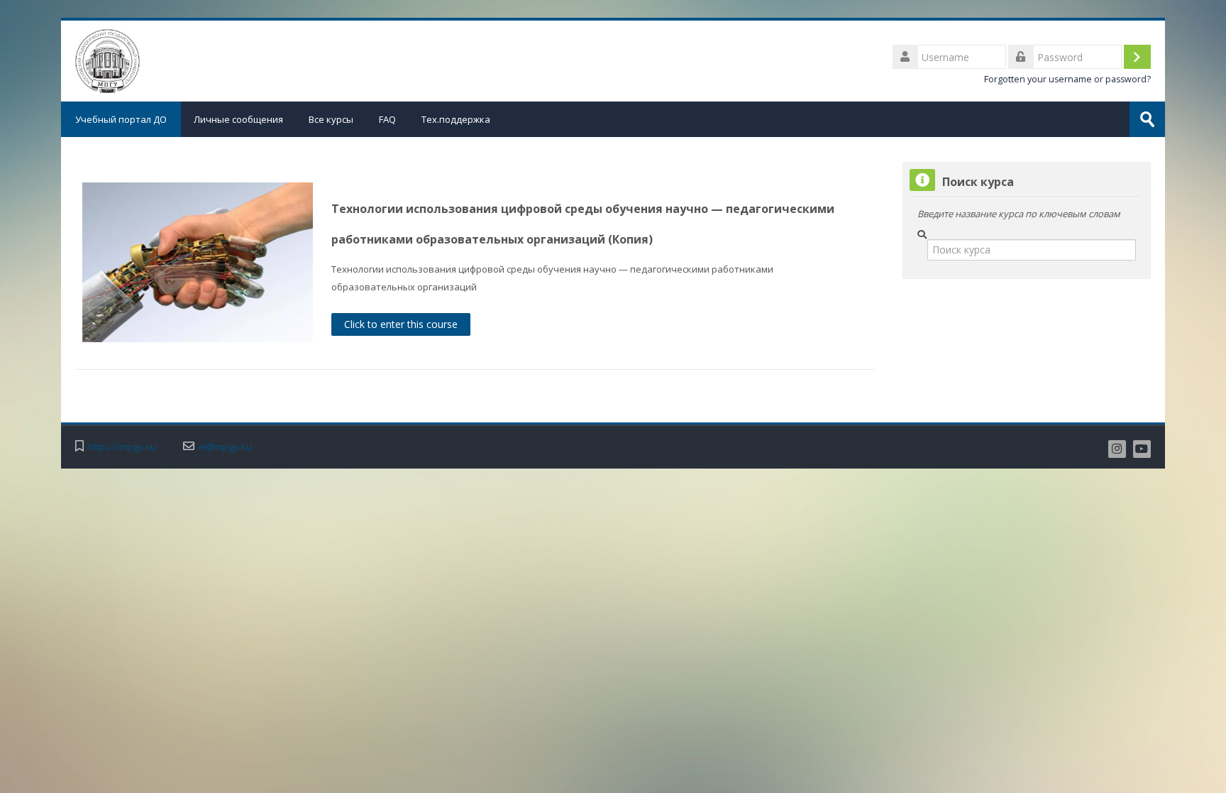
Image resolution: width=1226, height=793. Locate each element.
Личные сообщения (238, 119)
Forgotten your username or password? (1067, 79)
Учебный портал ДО (121, 119)
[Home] (107, 59)
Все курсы (331, 119)
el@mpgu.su (225, 447)
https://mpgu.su (122, 447)
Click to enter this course (401, 324)
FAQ (387, 119)
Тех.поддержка (455, 119)
